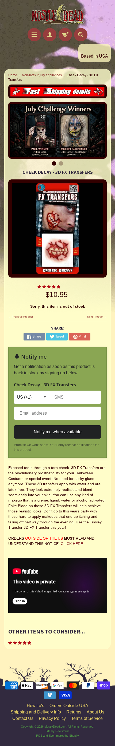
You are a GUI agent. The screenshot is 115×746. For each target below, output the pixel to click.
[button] (49, 287)
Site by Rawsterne (58, 731)
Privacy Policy (52, 718)
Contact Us (22, 718)
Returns (73, 712)
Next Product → (97, 316)
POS (39, 735)
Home (12, 75)
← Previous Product (20, 316)
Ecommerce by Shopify (64, 735)
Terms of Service (87, 718)
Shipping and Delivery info (36, 712)
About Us (95, 712)
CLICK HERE (72, 544)
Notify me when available (58, 432)
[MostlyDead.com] (57, 14)
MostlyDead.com (55, 726)
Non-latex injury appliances (42, 75)
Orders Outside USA (68, 705)
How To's (35, 705)
